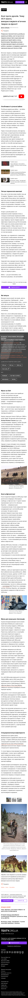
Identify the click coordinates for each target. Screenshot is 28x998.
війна (3, 887)
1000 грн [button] (19, 365)
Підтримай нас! (4, 981)
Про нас (3, 957)
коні (7, 887)
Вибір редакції (4, 964)
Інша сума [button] (4, 369)
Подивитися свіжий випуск (14, 946)
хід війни (12, 887)
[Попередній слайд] (3, 827)
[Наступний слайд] (25, 827)
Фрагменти (4, 960)
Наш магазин (4, 983)
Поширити (6, 31)
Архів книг (3, 988)
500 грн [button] (11, 365)
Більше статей (5, 907)
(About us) (7, 957)
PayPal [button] (14, 379)
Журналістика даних (6, 969)
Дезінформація (5, 974)
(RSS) (5, 959)
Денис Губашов (5, 27)
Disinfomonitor (4, 976)
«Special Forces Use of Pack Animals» (12, 744)
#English (3, 966)
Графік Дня (4, 985)
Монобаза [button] (5, 379)
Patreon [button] (4, 375)
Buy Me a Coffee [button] (15, 375)
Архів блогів (4, 987)
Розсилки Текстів (5, 962)
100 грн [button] (4, 365)
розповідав (6, 586)
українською (10, 994)
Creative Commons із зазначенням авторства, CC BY (15, 992)
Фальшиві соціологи (6, 973)
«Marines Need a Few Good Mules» (11, 685)
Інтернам (3, 978)
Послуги (3, 971)
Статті (2, 959)
